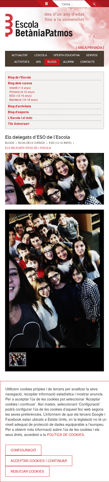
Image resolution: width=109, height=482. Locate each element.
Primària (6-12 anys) (22, 92)
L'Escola (40, 55)
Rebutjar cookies (27, 471)
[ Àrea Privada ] (90, 48)
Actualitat (20, 55)
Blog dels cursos (20, 83)
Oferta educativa (66, 55)
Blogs (52, 62)
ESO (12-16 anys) (20, 95)
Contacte (87, 62)
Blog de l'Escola (19, 77)
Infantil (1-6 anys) (20, 88)
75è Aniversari (18, 123)
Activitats (21, 62)
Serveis (92, 55)
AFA (38, 62)
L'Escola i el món (20, 117)
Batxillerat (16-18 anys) (23, 100)
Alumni (68, 62)
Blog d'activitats (19, 106)
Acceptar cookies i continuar (39, 460)
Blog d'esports (18, 112)
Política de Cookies (65, 434)
